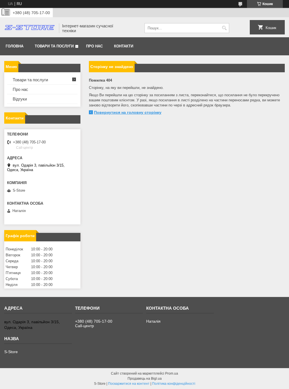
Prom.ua (171, 373)
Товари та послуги (54, 46)
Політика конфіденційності (173, 384)
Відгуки (20, 99)
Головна (14, 46)
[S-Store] (29, 28)
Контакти (123, 46)
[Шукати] (224, 28)
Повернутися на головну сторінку (127, 112)
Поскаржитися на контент (129, 384)
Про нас (94, 46)
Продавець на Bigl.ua (145, 379)
